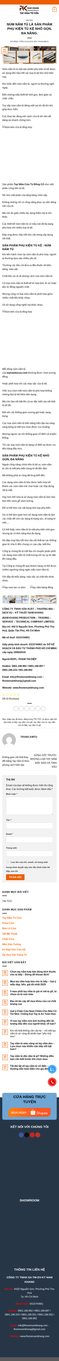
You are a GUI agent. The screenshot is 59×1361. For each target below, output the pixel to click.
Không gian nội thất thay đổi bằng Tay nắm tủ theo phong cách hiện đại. (15, 761)
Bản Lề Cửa (9, 928)
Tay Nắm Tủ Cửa (11, 918)
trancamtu (43, 41)
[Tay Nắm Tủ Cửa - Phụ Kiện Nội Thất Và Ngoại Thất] (29, 10)
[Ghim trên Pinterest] (37, 708)
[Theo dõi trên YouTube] (37, 1135)
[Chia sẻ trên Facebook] (21, 708)
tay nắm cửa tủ (40, 722)
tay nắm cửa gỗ (25, 722)
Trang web (11, 848)
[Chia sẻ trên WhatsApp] (15, 708)
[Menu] (4, 9)
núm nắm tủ (23, 84)
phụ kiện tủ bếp (10, 722)
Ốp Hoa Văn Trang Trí (14, 955)
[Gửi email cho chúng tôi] (26, 1135)
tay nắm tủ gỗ (35, 725)
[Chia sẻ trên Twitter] (26, 708)
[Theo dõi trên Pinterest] (32, 1135)
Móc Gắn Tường (11, 944)
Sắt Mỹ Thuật (9, 934)
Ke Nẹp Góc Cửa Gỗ (14, 949)
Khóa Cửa (8, 923)
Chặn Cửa (8, 939)
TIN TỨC (29, 20)
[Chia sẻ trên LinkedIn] (43, 708)
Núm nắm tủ (8, 69)
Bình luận (11, 794)
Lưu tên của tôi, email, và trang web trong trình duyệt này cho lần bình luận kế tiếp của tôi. (28, 866)
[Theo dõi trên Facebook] (21, 1135)
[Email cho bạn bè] (32, 708)
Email (9, 834)
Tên (8, 820)
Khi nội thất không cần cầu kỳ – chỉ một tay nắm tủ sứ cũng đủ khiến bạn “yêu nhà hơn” (33, 1033)
